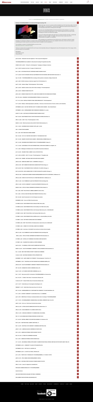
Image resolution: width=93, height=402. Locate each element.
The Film (27, 384)
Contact (62, 384)
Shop (36, 384)
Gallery (32, 384)
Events (40, 384)
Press (44, 384)
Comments (56, 384)
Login (66, 384)
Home (22, 384)
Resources (49, 384)
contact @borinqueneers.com (39, 19)
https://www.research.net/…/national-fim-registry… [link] (24, 45)
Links (70, 384)
